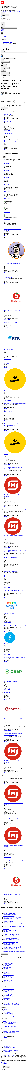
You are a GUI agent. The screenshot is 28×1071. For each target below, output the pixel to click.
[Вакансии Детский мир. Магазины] (15, 605)
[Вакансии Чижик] (15, 379)
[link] (3, 26)
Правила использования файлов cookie (10, 11)
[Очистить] (3, 51)
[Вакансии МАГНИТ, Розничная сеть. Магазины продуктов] (15, 485)
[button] (2, 29)
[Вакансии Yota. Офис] (15, 637)
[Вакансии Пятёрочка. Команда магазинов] (15, 297)
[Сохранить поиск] (2, 55)
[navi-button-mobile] (2, 33)
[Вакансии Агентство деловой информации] (15, 250)
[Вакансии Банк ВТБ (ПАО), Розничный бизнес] (15, 339)
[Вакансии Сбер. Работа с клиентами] (15, 671)
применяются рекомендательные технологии (13, 1054)
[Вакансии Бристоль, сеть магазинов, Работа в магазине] (15, 709)
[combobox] (7, 48)
